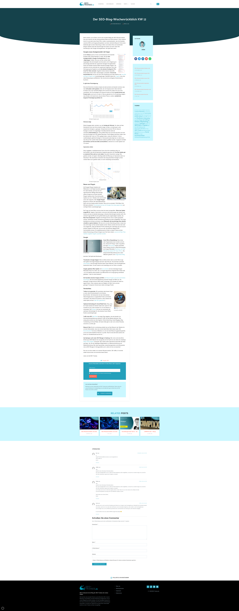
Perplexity (146, 124)
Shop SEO (137, 132)
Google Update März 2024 (147, 115)
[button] (151, 4)
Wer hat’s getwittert (99, 300)
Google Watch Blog (120, 255)
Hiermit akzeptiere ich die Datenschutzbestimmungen (100, 373)
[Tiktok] (151, 587)
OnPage (142, 124)
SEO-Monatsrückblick (116, 24)
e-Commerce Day (147, 111)
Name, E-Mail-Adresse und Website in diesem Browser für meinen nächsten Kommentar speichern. (114, 560)
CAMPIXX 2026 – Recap (150, 432)
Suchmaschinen (140, 135)
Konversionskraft (87, 331)
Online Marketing (141, 121)
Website (94, 554)
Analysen (143, 110)
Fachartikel (101, 4)
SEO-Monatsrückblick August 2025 (142, 73)
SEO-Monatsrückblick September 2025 (142, 84)
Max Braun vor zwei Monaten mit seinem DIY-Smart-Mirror (114, 250)
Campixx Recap (147, 110)
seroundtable (86, 264)
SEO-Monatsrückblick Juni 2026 (109, 432)
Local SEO (137, 120)
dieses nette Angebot (88, 342)
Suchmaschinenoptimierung (141, 137)
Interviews (118, 4)
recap (149, 123)
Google (104, 360)
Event (141, 113)
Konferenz (140, 118)
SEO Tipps (146, 128)
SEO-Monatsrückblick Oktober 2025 (142, 68)
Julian (143, 50)
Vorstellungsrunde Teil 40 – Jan (129, 432)
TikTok (148, 137)
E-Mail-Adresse (92, 368)
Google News (140, 115)
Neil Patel (95, 317)
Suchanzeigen (141, 134)
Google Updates (139, 117)
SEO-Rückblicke (109, 4)
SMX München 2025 (142, 132)
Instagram (144, 116)
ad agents (117, 76)
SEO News (143, 129)
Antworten (97, 462)
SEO (108, 360)
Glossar (133, 4)
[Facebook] (157, 587)
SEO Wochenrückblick (146, 130)
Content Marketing (139, 112)
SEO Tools (138, 130)
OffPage (147, 120)
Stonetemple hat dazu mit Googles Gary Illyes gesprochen (108, 205)
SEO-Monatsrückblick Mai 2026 (141, 94)
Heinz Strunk (111, 246)
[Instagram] (148, 587)
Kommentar (95, 524)
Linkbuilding (146, 118)
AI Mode (136, 110)
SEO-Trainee (143, 125)
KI (146, 117)
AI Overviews (140, 110)
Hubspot (94, 309)
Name (93, 542)
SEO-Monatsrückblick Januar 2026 (142, 78)
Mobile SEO (142, 120)
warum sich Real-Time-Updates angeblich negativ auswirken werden (104, 233)
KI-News (148, 116)
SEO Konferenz (140, 127)
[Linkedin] (154, 587)
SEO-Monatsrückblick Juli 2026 (89, 432)
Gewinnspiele (148, 113)
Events (125, 4)
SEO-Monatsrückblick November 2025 (143, 89)
